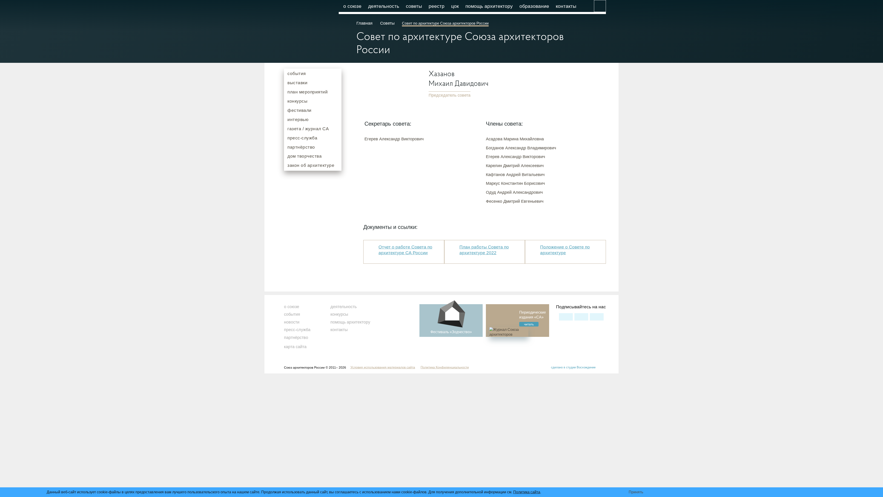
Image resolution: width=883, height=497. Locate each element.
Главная (365, 23)
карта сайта (295, 346)
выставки (297, 82)
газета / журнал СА (308, 128)
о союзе (352, 6)
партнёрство (301, 147)
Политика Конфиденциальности (445, 367)
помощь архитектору (489, 6)
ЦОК (455, 6)
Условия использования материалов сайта (382, 367)
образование (534, 6)
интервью (297, 119)
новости (291, 322)
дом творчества (304, 156)
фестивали (299, 110)
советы (414, 6)
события (296, 73)
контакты (566, 6)
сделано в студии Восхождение (573, 367)
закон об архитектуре (310, 165)
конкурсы (297, 101)
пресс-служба (302, 138)
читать (529, 324)
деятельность (383, 6)
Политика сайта (526, 492)
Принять (636, 492)
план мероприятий (307, 92)
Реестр (436, 6)
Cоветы (387, 23)
